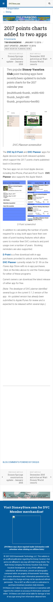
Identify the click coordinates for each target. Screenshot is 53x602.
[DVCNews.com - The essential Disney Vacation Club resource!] (14, 3)
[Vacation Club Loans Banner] (26, 18)
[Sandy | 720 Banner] (26, 495)
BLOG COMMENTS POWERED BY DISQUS (21, 462)
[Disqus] (26, 343)
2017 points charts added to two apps (25, 31)
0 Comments (10, 39)
